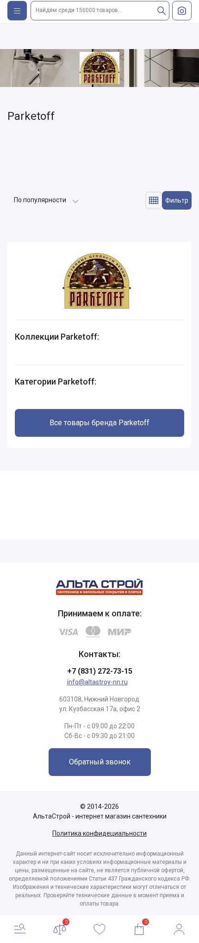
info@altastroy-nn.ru (97, 682)
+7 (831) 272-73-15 (99, 671)
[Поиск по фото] (182, 10)
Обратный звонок (100, 761)
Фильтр (176, 200)
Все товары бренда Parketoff (99, 422)
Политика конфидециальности (99, 833)
